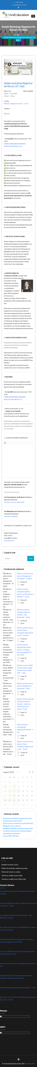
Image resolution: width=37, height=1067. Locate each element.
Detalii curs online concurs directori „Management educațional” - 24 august (25, 576)
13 (18, 791)
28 (9, 782)
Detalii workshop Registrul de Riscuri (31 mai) (19, 38)
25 (9, 800)
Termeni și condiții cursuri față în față (13, 879)
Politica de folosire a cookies (10, 872)
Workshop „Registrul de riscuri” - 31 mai (16, 103)
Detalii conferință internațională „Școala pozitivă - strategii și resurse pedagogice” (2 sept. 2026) (24, 650)
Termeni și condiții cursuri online (11, 875)
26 (14, 800)
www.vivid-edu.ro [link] (9, 540)
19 (14, 796)
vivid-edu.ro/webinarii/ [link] (11, 516)
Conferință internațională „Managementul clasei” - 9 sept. (18, 987)
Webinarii (7, 113)
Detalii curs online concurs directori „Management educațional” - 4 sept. (25, 686)
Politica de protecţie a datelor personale (14, 868)
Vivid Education (30, 1064)
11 (9, 791)
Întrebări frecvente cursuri (9, 865)
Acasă (16, 35)
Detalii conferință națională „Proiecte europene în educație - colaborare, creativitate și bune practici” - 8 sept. (25, 704)
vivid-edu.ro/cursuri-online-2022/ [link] (14, 502)
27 (18, 800)
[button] (33, 16)
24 (5, 800)
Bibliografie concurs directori (12, 826)
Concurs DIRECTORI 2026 (11, 836)
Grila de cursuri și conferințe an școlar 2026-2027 (18, 823)
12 (14, 791)
